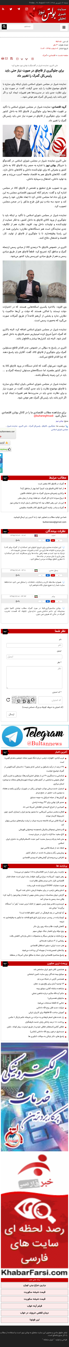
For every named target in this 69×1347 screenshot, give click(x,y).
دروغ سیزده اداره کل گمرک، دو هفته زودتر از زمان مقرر (41, 498)
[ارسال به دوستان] (6, 58)
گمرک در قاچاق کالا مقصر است (51, 483)
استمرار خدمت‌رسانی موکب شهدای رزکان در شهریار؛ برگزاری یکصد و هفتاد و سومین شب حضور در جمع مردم (33, 790)
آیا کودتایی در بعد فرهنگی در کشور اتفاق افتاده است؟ (41, 912)
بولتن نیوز (51, 165)
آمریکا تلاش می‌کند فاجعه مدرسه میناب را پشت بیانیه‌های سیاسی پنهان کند (34, 822)
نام (60, 639)
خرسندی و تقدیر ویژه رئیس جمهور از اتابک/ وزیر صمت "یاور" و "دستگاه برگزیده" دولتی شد (34, 906)
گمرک (44, 55)
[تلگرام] (35, 736)
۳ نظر (55, 45)
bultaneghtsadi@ (43, 416)
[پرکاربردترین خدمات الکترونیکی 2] (34, 1097)
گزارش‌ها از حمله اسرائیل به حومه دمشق (47, 797)
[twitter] (11, 9)
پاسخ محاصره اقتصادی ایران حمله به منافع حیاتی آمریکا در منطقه (37, 955)
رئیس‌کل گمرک (34, 426)
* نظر (59, 662)
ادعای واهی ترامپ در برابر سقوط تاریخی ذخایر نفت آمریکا (40, 890)
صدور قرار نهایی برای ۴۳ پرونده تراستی (48, 802)
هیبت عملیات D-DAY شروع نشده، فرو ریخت (45, 885)
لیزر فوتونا (34, 1320)
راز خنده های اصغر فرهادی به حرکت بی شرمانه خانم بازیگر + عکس (36, 1017)
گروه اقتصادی (59, 107)
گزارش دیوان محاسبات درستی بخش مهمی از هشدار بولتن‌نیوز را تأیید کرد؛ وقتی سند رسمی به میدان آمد (33, 897)
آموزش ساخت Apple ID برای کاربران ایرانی (46, 1012)
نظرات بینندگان (55, 531)
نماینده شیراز (12, 426)
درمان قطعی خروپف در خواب (34, 1313)
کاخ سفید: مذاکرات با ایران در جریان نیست (46, 834)
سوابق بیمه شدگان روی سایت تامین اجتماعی (45, 974)
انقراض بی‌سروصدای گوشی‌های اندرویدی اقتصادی (43, 857)
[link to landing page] (51, 14)
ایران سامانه (48, 1339)
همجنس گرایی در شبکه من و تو (51, 979)
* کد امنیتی (56, 692)
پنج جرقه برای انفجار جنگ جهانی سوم (48, 931)
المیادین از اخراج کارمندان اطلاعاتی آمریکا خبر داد (43, 807)
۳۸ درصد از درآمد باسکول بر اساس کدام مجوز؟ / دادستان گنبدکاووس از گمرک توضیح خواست (34, 769)
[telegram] (19, 9)
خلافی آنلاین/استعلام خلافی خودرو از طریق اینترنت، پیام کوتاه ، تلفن (35, 1026)
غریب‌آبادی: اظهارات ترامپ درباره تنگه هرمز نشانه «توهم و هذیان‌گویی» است (34, 760)
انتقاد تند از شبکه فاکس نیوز (52, 848)
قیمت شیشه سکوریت (34, 1292)
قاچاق (44, 426)
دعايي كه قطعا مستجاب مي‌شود (51, 1003)
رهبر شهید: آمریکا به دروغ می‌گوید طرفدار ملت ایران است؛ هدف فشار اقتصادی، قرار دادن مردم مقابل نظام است (35, 878)
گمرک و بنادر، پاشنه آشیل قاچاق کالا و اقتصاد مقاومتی (41, 507)
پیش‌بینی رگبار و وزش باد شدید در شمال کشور (45, 852)
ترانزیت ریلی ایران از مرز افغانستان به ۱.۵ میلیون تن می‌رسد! (39, 872)
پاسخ (18, 540)
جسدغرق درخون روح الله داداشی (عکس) (47, 1031)
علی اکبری (23, 426)
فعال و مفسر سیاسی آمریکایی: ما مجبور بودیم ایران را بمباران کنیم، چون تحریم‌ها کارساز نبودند (34, 814)
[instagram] (27, 9)
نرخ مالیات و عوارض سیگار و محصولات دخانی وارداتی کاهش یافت (37, 936)
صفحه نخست (63, 55)
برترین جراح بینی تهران (34, 1285)
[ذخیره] (11, 58)
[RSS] (3, 9)
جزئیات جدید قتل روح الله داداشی (50, 1007)
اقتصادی (52, 55)
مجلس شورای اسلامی (59, 429)
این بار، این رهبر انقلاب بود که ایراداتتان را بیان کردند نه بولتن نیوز (37, 502)
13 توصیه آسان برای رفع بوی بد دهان (49, 983)
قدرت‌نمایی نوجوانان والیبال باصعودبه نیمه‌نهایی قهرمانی (41, 829)
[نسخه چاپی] (2, 58)
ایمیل (59, 651)
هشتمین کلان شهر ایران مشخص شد (48, 969)
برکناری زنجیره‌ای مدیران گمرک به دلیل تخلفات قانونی (42, 493)
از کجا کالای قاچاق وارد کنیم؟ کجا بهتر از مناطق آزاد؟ (42, 488)
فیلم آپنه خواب (34, 1306)
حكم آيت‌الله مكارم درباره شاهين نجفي (48, 993)
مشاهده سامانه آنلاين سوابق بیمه (50, 988)
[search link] (4, 26)
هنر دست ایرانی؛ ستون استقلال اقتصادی (47, 945)
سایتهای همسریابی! (56, 998)
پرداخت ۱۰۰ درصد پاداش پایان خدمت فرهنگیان (44, 1022)
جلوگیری (51, 426)
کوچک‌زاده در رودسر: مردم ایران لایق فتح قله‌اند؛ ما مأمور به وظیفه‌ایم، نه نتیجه (33, 919)
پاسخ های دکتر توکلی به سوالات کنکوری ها (46, 1036)
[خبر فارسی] (34, 1214)
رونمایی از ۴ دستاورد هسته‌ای (51, 940)
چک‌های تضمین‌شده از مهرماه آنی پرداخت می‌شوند (43, 950)
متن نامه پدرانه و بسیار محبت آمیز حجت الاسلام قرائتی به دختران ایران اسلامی (35, 841)
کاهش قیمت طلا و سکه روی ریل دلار (48, 926)
